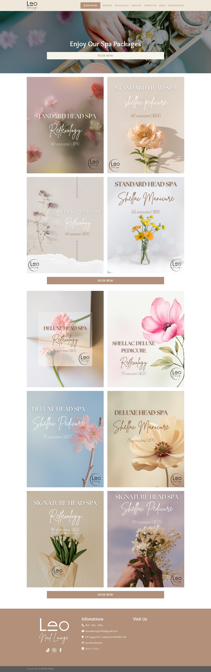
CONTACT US (150, 5)
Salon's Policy (92, 648)
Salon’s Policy (176, 5)
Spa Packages (122, 5)
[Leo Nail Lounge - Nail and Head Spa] (39, 5)
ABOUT (162, 5)
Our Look (136, 5)
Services (107, 5)
